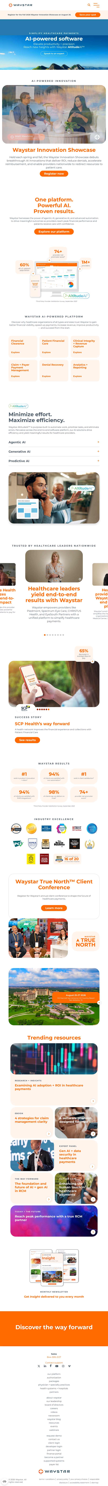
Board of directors (54, 1405)
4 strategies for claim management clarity (32, 1120)
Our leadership (54, 1401)
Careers (54, 1408)
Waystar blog (54, 1419)
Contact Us (54, 1439)
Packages (54, 1381)
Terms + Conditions (47, 1479)
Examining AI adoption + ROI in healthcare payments (49, 1087)
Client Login (54, 1443)
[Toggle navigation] (96, 5)
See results (27, 740)
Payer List (54, 1464)
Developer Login (54, 1446)
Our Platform (54, 1374)
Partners (54, 1392)
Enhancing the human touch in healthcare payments (72, 1189)
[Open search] (90, 5)
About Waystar (54, 1397)
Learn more (54, 908)
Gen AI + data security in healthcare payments (70, 1156)
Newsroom (54, 1415)
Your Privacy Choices (78, 1479)
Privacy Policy (62, 1479)
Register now (54, 173)
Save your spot (88, 14)
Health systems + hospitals (54, 1388)
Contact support (54, 1362)
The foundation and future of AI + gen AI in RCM (31, 1187)
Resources (54, 1423)
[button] (45, 635)
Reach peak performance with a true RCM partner (48, 1218)
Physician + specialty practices (54, 1384)
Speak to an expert (54, 53)
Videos (54, 1412)
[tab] (54, 442)
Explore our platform (54, 231)
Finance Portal (54, 1453)
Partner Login (54, 1450)
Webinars (54, 1430)
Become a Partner (54, 1457)
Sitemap (94, 1483)
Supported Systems (54, 1461)
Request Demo (54, 1435)
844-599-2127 (54, 1357)
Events (54, 1426)
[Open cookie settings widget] (4, 1481)
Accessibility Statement (79, 1483)
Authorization (54, 1377)
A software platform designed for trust (75, 1120)
